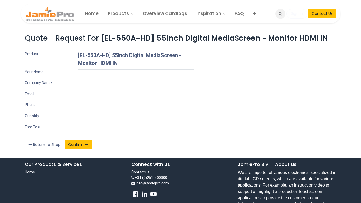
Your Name (34, 72)
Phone (30, 105)
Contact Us (322, 13)
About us (286, 164)
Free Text (32, 127)
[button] (280, 14)
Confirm (76, 144)
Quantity (32, 116)
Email (29, 94)
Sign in (297, 13)
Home (30, 172)
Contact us (140, 172)
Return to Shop (46, 144)
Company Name (38, 83)
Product (31, 54)
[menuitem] (92, 13)
